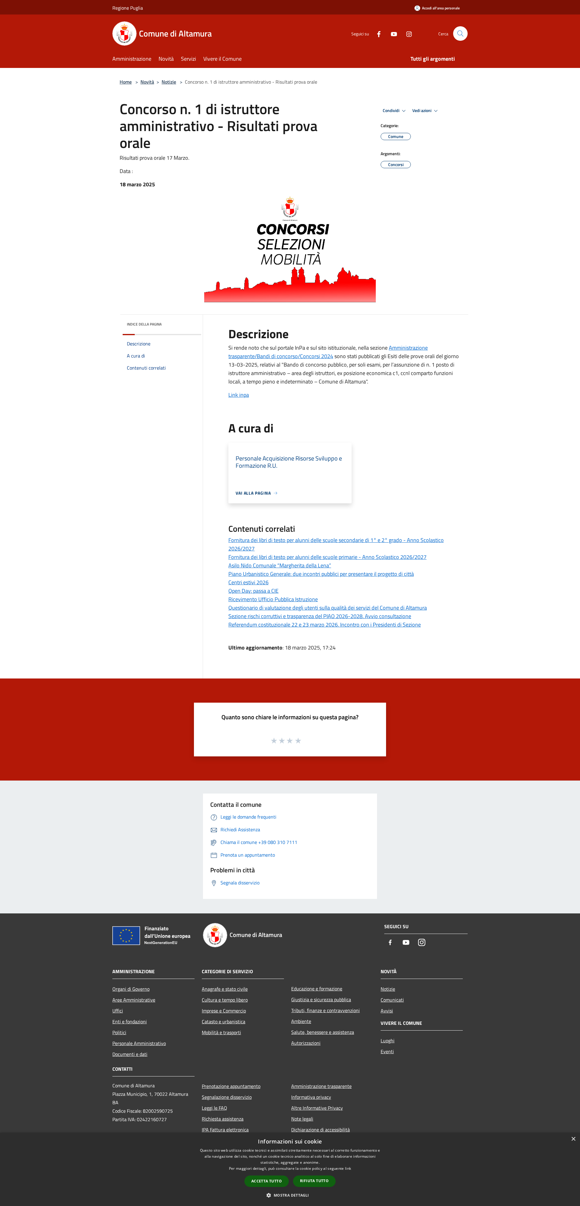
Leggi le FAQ (214, 1107)
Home (126, 81)
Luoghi (388, 1040)
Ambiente (301, 1021)
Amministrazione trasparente (321, 1086)
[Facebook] (376, 33)
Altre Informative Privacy (317, 1107)
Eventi (387, 1051)
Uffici (117, 1010)
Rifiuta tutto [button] (314, 1180)
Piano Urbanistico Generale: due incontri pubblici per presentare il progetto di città (321, 574)
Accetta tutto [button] (266, 1181)
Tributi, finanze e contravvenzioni (325, 1010)
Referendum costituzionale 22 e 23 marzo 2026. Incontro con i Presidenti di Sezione (324, 625)
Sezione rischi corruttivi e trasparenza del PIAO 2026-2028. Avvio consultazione (319, 616)
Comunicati (392, 999)
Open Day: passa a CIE (253, 591)
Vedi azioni (422, 110)
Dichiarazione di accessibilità (320, 1129)
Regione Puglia (127, 7)
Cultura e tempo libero (225, 999)
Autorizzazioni (306, 1043)
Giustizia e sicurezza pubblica (321, 999)
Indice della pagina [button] (144, 324)
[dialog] (290, 1169)
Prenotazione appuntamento (231, 1086)
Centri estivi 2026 (248, 582)
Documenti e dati (129, 1054)
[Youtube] (391, 33)
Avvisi (387, 1010)
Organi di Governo (131, 989)
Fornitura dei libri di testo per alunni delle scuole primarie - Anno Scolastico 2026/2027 (327, 557)
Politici (119, 1032)
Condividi (391, 110)
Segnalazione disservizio (227, 1097)
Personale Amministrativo (139, 1043)
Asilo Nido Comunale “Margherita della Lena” (279, 565)
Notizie (169, 81)
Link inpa (238, 395)
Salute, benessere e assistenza (322, 1032)
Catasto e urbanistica (223, 1021)
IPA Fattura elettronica (225, 1129)
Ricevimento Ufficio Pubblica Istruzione (273, 599)
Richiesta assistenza (222, 1118)
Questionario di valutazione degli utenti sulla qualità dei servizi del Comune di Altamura (327, 608)
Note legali (302, 1118)
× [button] (573, 1139)
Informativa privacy (311, 1097)
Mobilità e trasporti (221, 1032)
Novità (147, 81)
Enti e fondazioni (129, 1021)
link (348, 1168)
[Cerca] (460, 33)
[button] (290, 1195)
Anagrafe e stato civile (225, 989)
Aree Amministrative (133, 999)
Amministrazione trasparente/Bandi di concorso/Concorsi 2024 (328, 352)
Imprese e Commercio (224, 1010)
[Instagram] (407, 33)
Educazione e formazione (316, 988)
